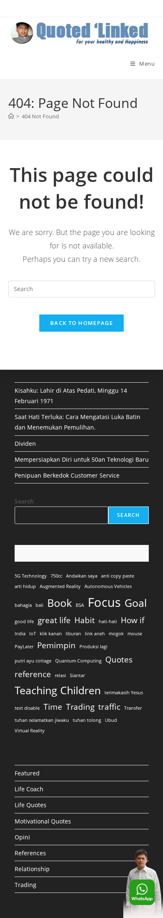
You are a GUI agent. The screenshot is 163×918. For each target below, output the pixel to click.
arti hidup (25, 586)
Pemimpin (56, 645)
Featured (27, 773)
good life (24, 621)
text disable (27, 708)
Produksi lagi (93, 647)
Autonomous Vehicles (108, 586)
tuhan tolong (87, 720)
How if (132, 620)
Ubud (111, 720)
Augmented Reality (60, 586)
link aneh (95, 634)
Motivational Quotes (43, 821)
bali (39, 605)
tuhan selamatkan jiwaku (42, 720)
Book (59, 603)
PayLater (24, 647)
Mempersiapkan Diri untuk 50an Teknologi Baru (82, 459)
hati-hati (108, 621)
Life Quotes (30, 805)
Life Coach (29, 789)
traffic (109, 706)
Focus (104, 602)
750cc (56, 576)
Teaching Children (58, 690)
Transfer (133, 708)
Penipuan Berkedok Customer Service (67, 475)
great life (54, 620)
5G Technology (31, 576)
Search (24, 501)
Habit (84, 620)
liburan (73, 634)
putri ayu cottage (33, 661)
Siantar (77, 675)
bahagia (23, 605)
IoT (32, 634)
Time (52, 706)
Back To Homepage (81, 323)
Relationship (32, 869)
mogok (116, 634)
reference (33, 674)
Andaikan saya (81, 576)
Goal (136, 603)
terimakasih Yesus (123, 693)
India (20, 634)
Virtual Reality (30, 731)
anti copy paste (117, 576)
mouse (134, 634)
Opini (22, 837)
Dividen (25, 443)
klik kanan (51, 634)
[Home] (11, 116)
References (30, 853)
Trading (80, 706)
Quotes (118, 659)
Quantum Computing (78, 661)
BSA (80, 605)
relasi (60, 675)
